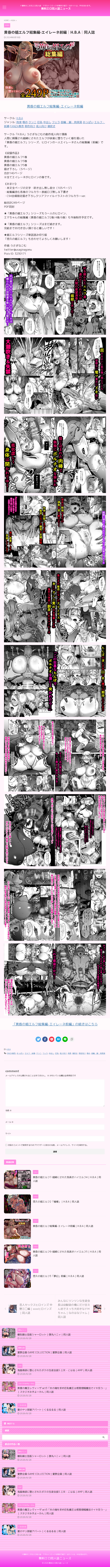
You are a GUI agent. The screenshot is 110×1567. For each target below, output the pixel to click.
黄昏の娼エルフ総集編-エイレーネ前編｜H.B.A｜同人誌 (63, 1226)
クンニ (38, 1053)
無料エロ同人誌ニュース (56, 8)
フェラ (45, 1053)
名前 (8, 1110)
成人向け (63, 1053)
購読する (11, 1423)
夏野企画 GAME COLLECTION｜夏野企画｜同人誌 (44, 1352)
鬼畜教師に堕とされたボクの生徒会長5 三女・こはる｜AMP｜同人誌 (54, 1370)
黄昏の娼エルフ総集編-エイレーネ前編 (55, 106)
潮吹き (75, 1053)
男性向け (82, 1053)
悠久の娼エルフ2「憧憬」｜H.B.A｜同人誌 (56, 1201)
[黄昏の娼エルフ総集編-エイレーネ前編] (55, 333)
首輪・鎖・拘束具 (98, 1053)
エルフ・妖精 (30, 1053)
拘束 (69, 1053)
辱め (88, 1053)
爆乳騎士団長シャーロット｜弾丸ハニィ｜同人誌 (44, 1334)
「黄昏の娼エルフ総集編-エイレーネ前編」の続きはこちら (55, 1024)
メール (9, 1122)
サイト (8, 1133)
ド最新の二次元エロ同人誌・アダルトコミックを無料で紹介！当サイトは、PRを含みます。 (55, 1554)
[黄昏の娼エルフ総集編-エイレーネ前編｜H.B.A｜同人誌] (58, 1039)
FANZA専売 (11, 1053)
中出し (51, 1053)
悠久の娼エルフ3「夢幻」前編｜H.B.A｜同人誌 (58, 1276)
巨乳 (57, 1053)
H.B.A (19, 118)
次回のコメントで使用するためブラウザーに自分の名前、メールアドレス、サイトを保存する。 (48, 1145)
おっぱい (20, 1053)
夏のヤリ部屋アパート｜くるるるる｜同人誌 (41, 1409)
